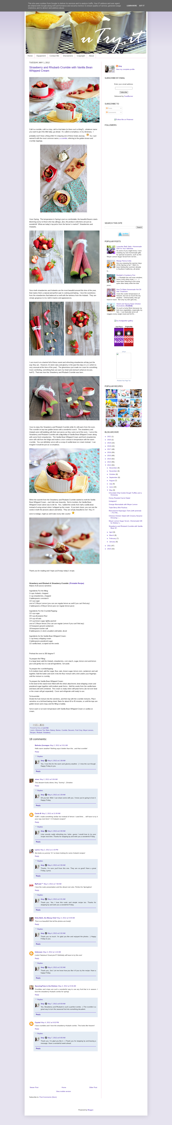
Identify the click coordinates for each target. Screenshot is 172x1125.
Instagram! (113, 501)
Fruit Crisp (78, 730)
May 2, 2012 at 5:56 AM (49, 779)
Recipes (33, 732)
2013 (109, 462)
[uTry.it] (123, 378)
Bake (47, 730)
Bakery (52, 730)
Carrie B (38, 813)
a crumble (63, 138)
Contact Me (54, 56)
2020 (109, 440)
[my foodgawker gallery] (123, 321)
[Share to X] (38, 725)
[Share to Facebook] (41, 725)
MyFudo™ (39, 884)
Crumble (64, 730)
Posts (110, 108)
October (112, 474)
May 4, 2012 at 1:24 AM (52, 952)
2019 (109, 443)
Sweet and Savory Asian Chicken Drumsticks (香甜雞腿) (128, 305)
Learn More (132, 6)
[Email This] (34, 725)
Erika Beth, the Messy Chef (45, 918)
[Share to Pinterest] (43, 725)
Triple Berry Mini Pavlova (118, 507)
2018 (109, 446)
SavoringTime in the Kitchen (46, 986)
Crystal (37, 1022)
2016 (109, 452)
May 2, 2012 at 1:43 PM (49, 850)
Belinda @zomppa (42, 745)
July (111, 484)
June (111, 487)
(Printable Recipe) (76, 583)
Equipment (41, 56)
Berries (58, 730)
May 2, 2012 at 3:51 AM (59, 745)
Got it (142, 6)
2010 (109, 549)
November (113, 471)
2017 (109, 449)
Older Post (93, 1087)
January (112, 542)
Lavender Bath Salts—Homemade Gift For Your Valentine (129, 247)
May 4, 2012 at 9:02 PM (50, 1022)
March (111, 535)
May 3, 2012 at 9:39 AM (66, 918)
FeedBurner (128, 96)
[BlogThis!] (36, 725)
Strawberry (46, 732)
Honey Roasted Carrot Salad (119, 498)
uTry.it (124, 351)
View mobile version (63, 1091)
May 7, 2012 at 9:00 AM (56, 1038)
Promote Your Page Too (123, 380)
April (111, 532)
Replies (40, 756)
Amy (42, 760)
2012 (109, 465)
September (113, 477)
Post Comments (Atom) (48, 1097)
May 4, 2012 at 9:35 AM (67, 986)
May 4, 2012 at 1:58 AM (56, 760)
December (113, 468)
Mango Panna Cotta (123, 261)
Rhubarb (39, 732)
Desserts (71, 730)
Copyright (81, 56)
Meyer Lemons (88, 730)
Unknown (38, 952)
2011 (109, 546)
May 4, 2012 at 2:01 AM (56, 899)
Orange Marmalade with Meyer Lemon (123, 504)
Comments (112, 112)
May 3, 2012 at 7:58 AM (52, 884)
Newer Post (34, 1087)
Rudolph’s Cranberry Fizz (125, 275)
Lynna (37, 850)
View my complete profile (125, 69)
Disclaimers (68, 56)
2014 (109, 459)
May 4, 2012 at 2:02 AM (56, 933)
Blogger (90, 1110)
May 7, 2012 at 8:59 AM (56, 1004)
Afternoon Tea (40, 730)
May (111, 490)
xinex (37, 779)
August (112, 480)
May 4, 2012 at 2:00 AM (56, 831)
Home (30, 56)
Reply (37, 752)
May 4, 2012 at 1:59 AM (56, 795)
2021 (109, 436)
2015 (109, 455)
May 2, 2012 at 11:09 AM (51, 813)
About (91, 56)
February (113, 538)
